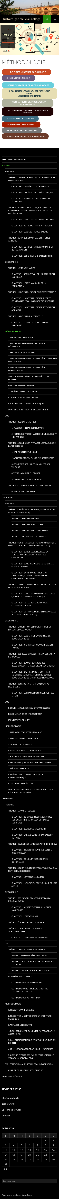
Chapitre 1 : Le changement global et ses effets (32, 694)
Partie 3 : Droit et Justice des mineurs (30, 970)
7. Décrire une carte (19, 768)
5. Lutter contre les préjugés (26, 479)
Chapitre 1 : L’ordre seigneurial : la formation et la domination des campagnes (29, 555)
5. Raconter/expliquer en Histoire (26, 756)
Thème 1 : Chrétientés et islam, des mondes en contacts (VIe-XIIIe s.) (31, 511)
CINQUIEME (7, 497)
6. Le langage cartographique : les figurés (30, 1049)
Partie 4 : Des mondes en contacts (29, 536)
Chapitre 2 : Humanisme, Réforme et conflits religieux (30, 604)
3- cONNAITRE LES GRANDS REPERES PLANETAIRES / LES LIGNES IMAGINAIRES (29, 93)
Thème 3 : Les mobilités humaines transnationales (25, 929)
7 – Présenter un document (22, 391)
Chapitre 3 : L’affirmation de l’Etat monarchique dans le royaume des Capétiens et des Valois (30, 575)
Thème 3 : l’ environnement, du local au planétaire (28, 685)
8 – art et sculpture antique (23, 397)
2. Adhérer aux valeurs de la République (32, 458)
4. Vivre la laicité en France (25, 473)
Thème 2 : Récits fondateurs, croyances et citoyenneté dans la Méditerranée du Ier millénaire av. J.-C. (30, 210)
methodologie (13, 1004)
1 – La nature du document (22, 337)
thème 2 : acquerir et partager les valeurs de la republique (32, 444)
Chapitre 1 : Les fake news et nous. (25, 1070)
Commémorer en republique (26, 982)
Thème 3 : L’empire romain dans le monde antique (29, 239)
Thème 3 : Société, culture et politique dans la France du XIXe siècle (32, 869)
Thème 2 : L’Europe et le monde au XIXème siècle (32, 844)
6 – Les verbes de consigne (20, 118)
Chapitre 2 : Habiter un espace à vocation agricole (33, 308)
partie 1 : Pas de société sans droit (29, 955)
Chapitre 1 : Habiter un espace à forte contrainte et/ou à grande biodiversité (32, 299)
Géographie (11, 262)
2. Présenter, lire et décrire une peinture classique (29, 1017)
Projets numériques (12, 1076)
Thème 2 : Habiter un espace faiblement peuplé (32, 292)
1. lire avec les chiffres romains (25, 732)
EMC (7, 416)
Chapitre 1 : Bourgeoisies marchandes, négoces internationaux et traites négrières (31, 820)
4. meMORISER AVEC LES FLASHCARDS (25, 750)
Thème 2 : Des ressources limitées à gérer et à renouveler (31, 655)
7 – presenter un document (21, 124)
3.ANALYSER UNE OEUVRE (20, 1025)
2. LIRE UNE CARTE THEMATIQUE (23, 738)
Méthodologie (13, 331)
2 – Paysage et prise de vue (21, 352)
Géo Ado (6, 1115)
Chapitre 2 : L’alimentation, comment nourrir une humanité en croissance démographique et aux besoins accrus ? (32, 675)
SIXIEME (6, 165)
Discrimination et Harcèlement (25, 714)
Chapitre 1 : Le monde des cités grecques (32, 219)
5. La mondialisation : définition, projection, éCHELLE (32, 1041)
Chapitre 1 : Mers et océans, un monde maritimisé (31, 908)
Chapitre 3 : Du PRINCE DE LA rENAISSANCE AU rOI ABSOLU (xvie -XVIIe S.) (33, 613)
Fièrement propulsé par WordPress (17, 1195)
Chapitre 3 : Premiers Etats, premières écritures (30, 200)
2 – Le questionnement (18, 78)
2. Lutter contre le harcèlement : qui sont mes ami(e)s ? (34, 435)
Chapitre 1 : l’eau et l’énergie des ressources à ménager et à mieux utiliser (33, 664)
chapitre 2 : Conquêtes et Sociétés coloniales (29, 860)
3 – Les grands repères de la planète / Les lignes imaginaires (32, 360)
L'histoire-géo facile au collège (21, 19)
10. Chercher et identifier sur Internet (28, 409)
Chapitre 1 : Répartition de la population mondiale (33, 275)
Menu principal (55, 19)
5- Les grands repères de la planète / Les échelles (28, 378)
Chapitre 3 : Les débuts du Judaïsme (29, 232)
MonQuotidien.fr (10, 1097)
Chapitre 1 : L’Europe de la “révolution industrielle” (31, 851)
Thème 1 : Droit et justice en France (26, 949)
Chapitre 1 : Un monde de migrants (29, 937)
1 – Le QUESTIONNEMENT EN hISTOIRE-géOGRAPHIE (26, 345)
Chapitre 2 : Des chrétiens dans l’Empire (31, 256)
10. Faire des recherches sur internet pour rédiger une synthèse (30, 791)
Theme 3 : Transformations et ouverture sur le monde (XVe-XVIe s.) (32, 586)
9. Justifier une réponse (20, 783)
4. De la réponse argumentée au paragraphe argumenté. (31, 1032)
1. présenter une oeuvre (21, 1010)
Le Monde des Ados (11, 1109)
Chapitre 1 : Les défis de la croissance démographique (30, 637)
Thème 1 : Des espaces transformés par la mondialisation (29, 899)
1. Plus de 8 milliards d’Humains (27, 428)
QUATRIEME (7, 798)
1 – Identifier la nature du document (26, 72)
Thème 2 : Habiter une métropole (25, 316)
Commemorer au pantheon (25, 997)
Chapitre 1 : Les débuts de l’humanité (30, 186)
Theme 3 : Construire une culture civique (30, 485)
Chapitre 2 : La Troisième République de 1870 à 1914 (34, 884)
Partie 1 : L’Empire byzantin (25, 518)
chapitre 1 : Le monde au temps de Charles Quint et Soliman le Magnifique (33, 595)
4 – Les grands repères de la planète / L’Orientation (27, 369)
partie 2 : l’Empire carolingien (27, 524)
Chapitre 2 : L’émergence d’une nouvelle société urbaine (32, 565)
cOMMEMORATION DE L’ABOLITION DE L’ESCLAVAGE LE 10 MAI (29, 990)
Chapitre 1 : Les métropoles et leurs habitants (30, 323)
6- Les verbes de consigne (21, 385)
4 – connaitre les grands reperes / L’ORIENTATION (27, 103)
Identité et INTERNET (19, 720)
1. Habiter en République (24, 452)
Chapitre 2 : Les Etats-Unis (24, 916)
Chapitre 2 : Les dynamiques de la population (28, 284)
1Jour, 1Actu (8, 1103)
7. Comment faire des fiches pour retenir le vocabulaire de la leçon (31, 1056)
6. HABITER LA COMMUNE (23, 491)
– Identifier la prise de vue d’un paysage (28, 85)
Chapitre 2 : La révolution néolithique (32, 192)
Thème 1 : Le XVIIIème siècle (21, 811)
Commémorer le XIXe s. (20, 976)
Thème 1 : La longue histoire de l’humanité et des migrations (31, 179)
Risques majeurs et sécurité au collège (29, 708)
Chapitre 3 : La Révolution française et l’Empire (32, 836)
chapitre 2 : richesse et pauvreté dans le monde (32, 646)
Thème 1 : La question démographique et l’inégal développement (29, 628)
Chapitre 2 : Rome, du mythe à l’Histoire (31, 225)
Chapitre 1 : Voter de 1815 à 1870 (27, 877)
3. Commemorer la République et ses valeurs (30, 465)
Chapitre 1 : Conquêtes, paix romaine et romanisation (32, 248)
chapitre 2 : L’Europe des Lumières (28, 829)
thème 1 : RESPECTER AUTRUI (22, 422)
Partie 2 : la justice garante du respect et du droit (33, 963)
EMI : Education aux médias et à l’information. (29, 1064)
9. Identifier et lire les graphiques (26, 403)
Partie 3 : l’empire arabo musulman (29, 530)
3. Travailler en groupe (20, 744)
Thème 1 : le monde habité (21, 268)
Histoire (9, 171)
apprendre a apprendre (14, 159)
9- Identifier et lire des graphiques (25, 136)
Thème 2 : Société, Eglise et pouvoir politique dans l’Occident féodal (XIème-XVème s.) (32, 544)
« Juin (5, 1169)
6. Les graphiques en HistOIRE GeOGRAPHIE (29, 762)
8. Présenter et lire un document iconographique (25, 776)
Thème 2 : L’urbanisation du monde (26, 922)
